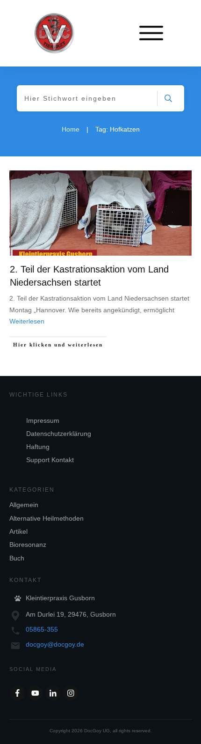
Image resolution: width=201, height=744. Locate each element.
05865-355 (42, 629)
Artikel (18, 531)
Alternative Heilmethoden (46, 518)
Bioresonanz (27, 544)
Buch (16, 558)
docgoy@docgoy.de (55, 644)
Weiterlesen (26, 321)
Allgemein (23, 504)
